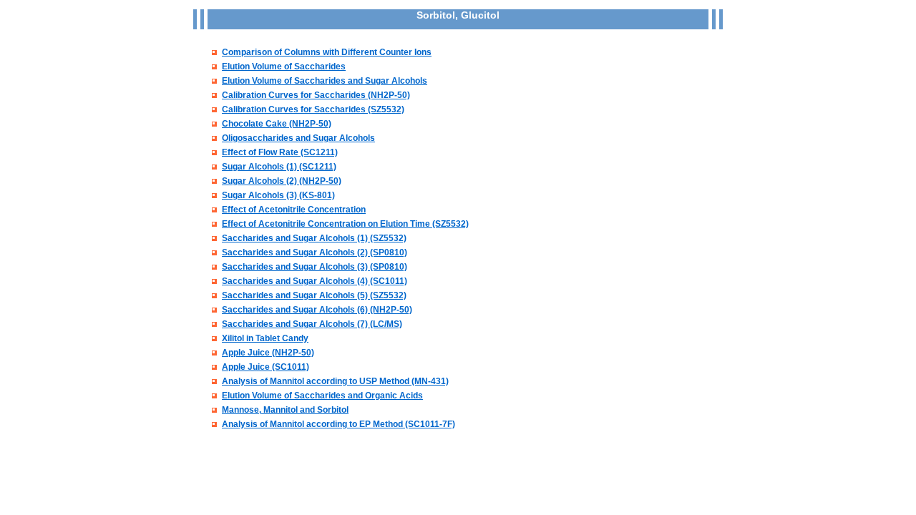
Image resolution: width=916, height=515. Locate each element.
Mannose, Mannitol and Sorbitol (285, 410)
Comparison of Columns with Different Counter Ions (327, 52)
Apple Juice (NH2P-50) (268, 353)
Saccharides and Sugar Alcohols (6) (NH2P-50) (317, 310)
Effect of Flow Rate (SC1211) (280, 152)
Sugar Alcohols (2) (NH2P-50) (281, 181)
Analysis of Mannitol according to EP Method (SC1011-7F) (338, 424)
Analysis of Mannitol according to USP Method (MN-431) (335, 381)
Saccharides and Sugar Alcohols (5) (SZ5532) (314, 295)
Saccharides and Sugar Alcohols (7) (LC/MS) (312, 324)
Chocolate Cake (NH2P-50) (276, 124)
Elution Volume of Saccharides (284, 67)
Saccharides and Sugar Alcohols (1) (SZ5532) (314, 238)
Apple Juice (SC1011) (265, 367)
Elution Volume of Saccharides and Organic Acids (322, 396)
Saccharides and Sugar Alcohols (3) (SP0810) (314, 267)
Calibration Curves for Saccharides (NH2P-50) (316, 95)
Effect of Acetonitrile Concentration (294, 210)
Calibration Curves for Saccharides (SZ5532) (313, 109)
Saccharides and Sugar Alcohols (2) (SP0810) (314, 252)
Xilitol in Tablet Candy (265, 338)
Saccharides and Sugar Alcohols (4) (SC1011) (314, 281)
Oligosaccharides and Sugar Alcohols (298, 138)
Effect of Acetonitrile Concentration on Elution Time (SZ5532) (345, 224)
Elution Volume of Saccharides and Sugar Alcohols (324, 81)
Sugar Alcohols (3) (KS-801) (278, 195)
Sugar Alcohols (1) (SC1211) (279, 167)
